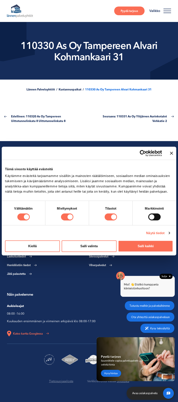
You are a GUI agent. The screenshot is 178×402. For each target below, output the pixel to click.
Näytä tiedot (155, 233)
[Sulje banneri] (171, 153)
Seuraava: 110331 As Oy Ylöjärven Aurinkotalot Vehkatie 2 (135, 119)
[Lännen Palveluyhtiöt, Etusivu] (20, 11)
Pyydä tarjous (129, 11)
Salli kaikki (146, 246)
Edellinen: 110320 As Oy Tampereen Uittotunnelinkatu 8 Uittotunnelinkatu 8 (38, 119)
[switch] (67, 217)
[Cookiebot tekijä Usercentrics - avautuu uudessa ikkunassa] (143, 153)
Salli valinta (89, 246)
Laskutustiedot (16, 256)
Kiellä (32, 246)
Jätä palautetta (16, 273)
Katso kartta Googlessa (28, 333)
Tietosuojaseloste (61, 381)
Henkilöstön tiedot (19, 265)
